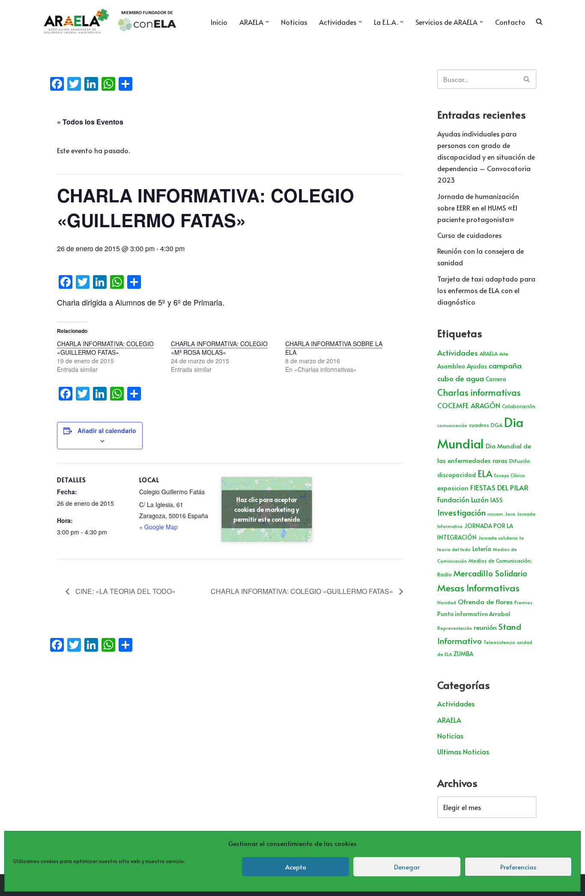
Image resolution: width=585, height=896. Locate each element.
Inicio (219, 22)
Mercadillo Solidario (490, 573)
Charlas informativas (479, 392)
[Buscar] (527, 79)
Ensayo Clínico (509, 475)
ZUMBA (463, 654)
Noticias (294, 22)
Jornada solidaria (498, 537)
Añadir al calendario (107, 430)
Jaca (510, 513)
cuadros (479, 424)
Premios (523, 602)
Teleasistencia (499, 642)
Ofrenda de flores (485, 601)
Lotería (481, 549)
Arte (503, 353)
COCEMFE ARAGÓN (468, 405)
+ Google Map (158, 526)
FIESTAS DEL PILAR (499, 487)
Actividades (457, 352)
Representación (454, 628)
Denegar (407, 866)
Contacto (510, 22)
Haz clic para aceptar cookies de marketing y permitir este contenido (266, 509)
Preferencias (518, 866)
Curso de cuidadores (469, 235)
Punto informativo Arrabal (473, 614)
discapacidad (456, 475)
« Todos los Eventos (90, 122)
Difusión (519, 460)
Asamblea (451, 366)
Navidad (446, 602)
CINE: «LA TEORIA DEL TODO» (125, 591)
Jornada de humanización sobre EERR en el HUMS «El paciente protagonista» (478, 207)
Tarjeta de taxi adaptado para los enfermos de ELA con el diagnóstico (486, 290)
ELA (485, 473)
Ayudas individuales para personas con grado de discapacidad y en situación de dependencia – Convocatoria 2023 (486, 157)
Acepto (295, 866)
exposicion (453, 488)
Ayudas (477, 366)
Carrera (496, 379)
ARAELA (489, 353)
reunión (485, 627)
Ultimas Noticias (463, 751)
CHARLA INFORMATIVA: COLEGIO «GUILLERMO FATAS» (105, 347)
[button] (267, 22)
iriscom (495, 513)
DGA (496, 424)
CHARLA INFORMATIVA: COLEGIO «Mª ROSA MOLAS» (219, 347)
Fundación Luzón (463, 499)
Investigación (461, 512)
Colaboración (518, 406)
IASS (496, 500)
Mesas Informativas (478, 587)
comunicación (452, 425)
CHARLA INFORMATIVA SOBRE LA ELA (333, 347)
